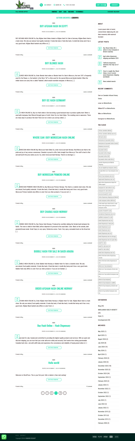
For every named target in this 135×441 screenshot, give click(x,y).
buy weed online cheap (104, 153)
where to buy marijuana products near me (108, 286)
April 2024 (101, 354)
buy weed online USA (104, 156)
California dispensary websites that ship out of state (110, 65)
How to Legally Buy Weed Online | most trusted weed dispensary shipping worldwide (111, 74)
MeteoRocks (108, 103)
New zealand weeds (109, 81)
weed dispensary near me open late (107, 239)
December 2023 (103, 366)
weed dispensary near (104, 230)
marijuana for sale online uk (105, 191)
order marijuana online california (107, 200)
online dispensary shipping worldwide (108, 197)
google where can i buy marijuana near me (108, 172)
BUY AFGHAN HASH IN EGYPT (54, 26)
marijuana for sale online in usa (106, 187)
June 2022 (101, 404)
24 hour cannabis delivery (105, 130)
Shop (60, 12)
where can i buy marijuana (105, 266)
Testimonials (79, 12)
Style (99, 316)
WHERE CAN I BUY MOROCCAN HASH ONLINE (54, 137)
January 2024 (102, 362)
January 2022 (102, 408)
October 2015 (102, 415)
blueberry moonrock (104, 146)
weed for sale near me (104, 246)
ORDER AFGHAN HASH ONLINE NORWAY (53, 288)
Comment (89, 386)
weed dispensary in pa (104, 227)
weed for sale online (104, 249)
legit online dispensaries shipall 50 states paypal (107, 183)
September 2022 (103, 396)
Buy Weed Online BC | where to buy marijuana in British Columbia (111, 50)
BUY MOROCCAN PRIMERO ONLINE (54, 174)
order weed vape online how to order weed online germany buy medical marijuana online (108, 205)
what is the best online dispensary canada (107, 256)
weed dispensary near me (105, 233)
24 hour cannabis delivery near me (107, 133)
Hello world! (53, 363)
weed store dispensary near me (106, 252)
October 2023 (102, 373)
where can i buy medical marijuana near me (108, 275)
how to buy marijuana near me (106, 176)
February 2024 (102, 358)
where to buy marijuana (104, 279)
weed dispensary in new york (106, 223)
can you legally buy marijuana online (108, 167)
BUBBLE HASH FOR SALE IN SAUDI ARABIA (54, 251)
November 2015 (103, 412)
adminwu (75, 17)
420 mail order (102, 137)
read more (71, 12)
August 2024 (102, 339)
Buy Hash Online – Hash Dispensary (53, 325)
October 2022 (102, 392)
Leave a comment (87, 55)
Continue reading (54, 48)
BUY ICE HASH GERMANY (54, 100)
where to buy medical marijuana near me (108, 292)
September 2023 (103, 377)
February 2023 (102, 381)
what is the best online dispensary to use (108, 261)
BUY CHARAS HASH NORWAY (53, 211)
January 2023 (102, 385)
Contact (23, 435)
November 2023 (103, 370)
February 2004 (102, 423)
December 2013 (103, 419)
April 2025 (101, 335)
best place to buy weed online (106, 140)
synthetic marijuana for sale (105, 217)
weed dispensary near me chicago (107, 236)
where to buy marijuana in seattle (107, 282)
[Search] (41, 5)
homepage (54, 12)
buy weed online (103, 150)
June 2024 (101, 347)
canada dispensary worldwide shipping (106, 163)
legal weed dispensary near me (106, 179)
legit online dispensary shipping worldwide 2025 (110, 57)
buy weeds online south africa (106, 159)
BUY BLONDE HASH (53, 63)
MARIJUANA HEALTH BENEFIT (107, 310)
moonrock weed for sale (105, 194)
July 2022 (101, 400)
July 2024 (101, 343)
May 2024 (101, 350)
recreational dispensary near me (107, 214)
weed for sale (102, 243)
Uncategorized (102, 320)
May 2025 (101, 331)
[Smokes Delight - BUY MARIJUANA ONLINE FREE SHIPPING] (26, 5)
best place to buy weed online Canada (108, 143)
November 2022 (103, 389)
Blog (65, 12)
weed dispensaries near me (105, 220)
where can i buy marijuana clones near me (108, 270)
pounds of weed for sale (105, 211)
